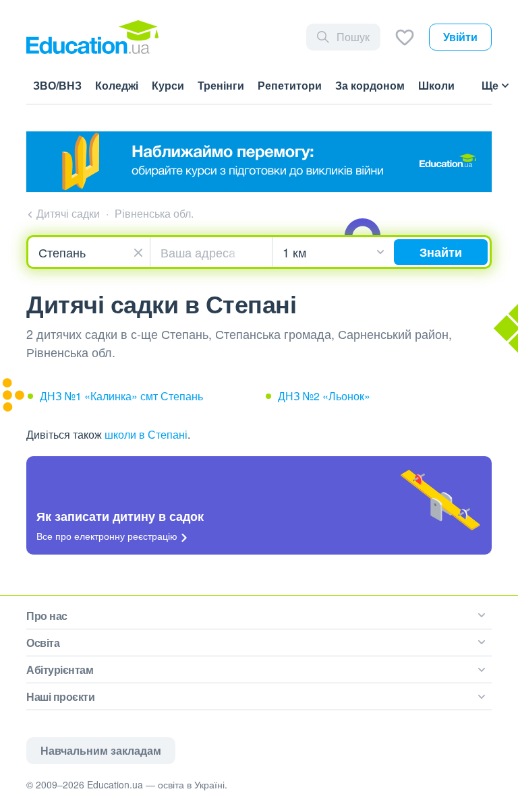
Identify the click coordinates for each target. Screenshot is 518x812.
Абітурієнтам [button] (59, 669)
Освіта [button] (42, 642)
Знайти (441, 252)
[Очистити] (140, 251)
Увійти (460, 36)
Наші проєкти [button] (60, 696)
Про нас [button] (46, 615)
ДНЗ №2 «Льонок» (324, 396)
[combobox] (89, 252)
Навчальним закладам (100, 750)
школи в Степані (146, 434)
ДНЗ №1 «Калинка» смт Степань (121, 396)
